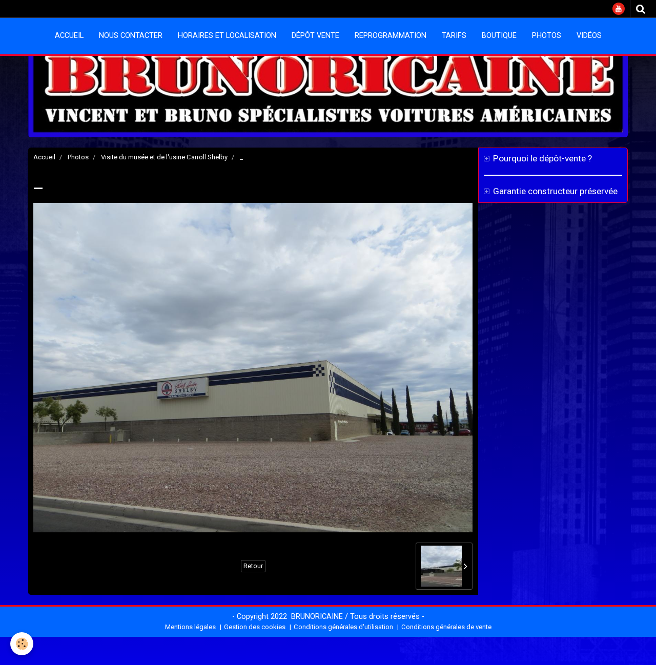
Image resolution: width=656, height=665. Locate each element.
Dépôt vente (315, 35)
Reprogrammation (390, 35)
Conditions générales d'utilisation (343, 627)
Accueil (69, 35)
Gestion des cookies (254, 627)
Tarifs (454, 35)
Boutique (499, 35)
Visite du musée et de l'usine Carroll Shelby (164, 157)
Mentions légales (190, 627)
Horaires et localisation (227, 35)
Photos (546, 35)
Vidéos (589, 35)
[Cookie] (21, 643)
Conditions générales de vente (446, 627)
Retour (253, 566)
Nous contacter (130, 35)
